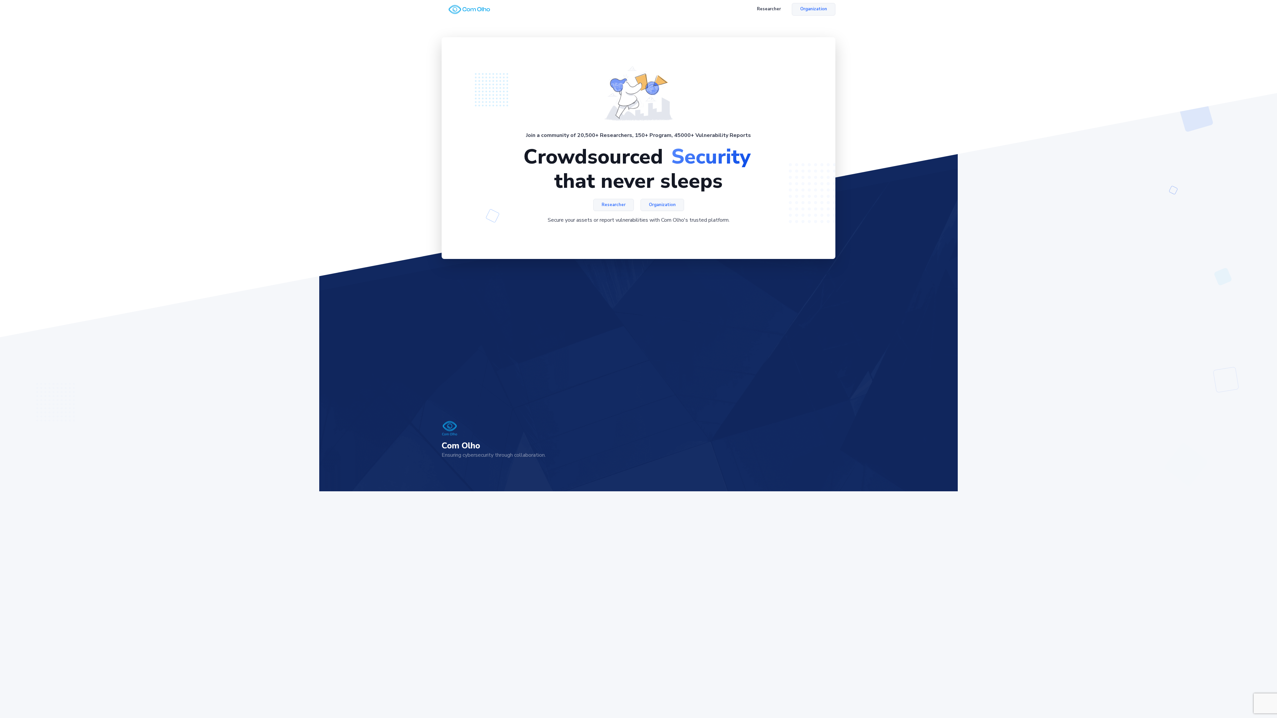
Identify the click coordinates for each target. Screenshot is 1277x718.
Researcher (769, 9)
